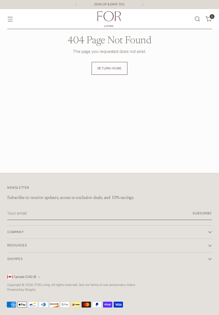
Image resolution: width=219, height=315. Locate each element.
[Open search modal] (197, 19)
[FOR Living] (109, 19)
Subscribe (202, 213)
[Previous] (76, 4)
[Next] (142, 4)
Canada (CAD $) (25, 277)
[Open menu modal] (10, 19)
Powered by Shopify (21, 290)
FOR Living (42, 285)
